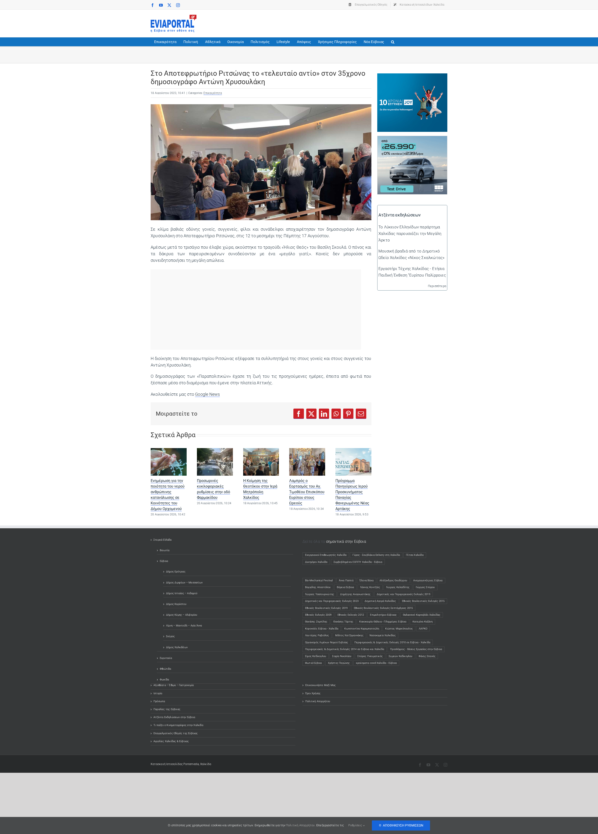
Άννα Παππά (346, 580)
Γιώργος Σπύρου (425, 587)
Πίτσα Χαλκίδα (416, 555)
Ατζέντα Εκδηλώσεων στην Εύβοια (174, 717)
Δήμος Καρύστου (176, 604)
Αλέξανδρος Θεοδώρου (393, 580)
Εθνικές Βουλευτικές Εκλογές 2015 (423, 601)
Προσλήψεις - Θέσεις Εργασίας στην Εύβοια (416, 649)
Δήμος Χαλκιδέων (177, 647)
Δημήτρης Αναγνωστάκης (355, 594)
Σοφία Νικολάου (341, 656)
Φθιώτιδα (165, 668)
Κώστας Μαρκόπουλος (399, 628)
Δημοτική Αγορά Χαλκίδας (380, 601)
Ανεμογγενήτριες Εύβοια (427, 580)
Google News (207, 394)
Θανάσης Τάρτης (343, 621)
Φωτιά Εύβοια (313, 663)
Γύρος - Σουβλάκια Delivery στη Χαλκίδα (376, 555)
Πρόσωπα (159, 701)
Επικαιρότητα (212, 93)
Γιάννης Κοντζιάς (370, 587)
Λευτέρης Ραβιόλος (317, 635)
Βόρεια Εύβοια (345, 587)
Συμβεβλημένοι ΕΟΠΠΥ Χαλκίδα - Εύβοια (358, 562)
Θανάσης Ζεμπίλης (316, 621)
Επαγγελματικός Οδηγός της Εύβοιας (175, 733)
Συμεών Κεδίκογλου (400, 656)
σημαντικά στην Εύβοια (346, 541)
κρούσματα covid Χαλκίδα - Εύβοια (376, 663)
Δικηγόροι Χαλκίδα (317, 562)
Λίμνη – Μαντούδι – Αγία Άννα (184, 625)
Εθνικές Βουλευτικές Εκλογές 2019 (326, 608)
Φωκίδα (164, 679)
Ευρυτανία (166, 658)
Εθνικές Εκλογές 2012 (351, 614)
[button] (393, 41)
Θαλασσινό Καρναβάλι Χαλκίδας (422, 614)
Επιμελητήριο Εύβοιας (383, 614)
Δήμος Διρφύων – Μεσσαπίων (184, 582)
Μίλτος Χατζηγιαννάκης (349, 635)
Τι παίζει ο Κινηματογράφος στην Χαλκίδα (178, 725)
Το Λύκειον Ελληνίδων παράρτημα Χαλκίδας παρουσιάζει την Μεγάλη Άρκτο (409, 233)
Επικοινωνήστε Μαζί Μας (320, 685)
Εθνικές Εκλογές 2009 (318, 614)
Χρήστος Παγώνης (339, 663)
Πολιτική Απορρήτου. (301, 825)
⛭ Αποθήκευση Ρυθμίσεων (401, 825)
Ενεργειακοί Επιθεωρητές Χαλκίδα (325, 555)
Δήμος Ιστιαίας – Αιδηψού (181, 593)
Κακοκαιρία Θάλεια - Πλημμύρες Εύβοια (382, 621)
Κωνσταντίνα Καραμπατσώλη (361, 628)
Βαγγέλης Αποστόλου (318, 587)
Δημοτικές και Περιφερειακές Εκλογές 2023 (332, 601)
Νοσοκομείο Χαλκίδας (383, 635)
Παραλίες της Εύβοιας (166, 709)
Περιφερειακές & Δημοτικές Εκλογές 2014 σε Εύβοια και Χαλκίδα (344, 649)
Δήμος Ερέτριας (175, 571)
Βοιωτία (164, 550)
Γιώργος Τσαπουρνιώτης (319, 594)
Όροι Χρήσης (312, 693)
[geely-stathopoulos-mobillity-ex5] (412, 139)
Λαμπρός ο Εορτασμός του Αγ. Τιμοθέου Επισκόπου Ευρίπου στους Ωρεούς (306, 491)
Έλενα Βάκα (367, 580)
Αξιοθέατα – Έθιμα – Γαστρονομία (173, 685)
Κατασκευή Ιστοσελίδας (167, 764)
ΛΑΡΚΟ (423, 628)
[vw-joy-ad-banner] (412, 76)
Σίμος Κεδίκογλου (315, 656)
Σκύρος (170, 636)
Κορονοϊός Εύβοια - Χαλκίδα (321, 628)
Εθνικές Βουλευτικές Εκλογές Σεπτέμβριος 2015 (383, 608)
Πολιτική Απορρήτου (317, 701)
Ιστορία (157, 693)
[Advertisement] (362, 22)
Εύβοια (164, 561)
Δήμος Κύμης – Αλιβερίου (181, 614)
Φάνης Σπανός (427, 656)
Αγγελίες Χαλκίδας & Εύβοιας (171, 741)
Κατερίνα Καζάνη (423, 621)
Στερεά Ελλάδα (162, 539)
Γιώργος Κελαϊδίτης (398, 587)
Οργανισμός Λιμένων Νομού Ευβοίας (326, 642)
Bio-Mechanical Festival (319, 580)
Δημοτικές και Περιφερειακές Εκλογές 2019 (403, 594)
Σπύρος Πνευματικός (370, 656)
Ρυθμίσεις (355, 825)
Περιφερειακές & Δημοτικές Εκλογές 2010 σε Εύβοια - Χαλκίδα (392, 642)
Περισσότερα (437, 286)
